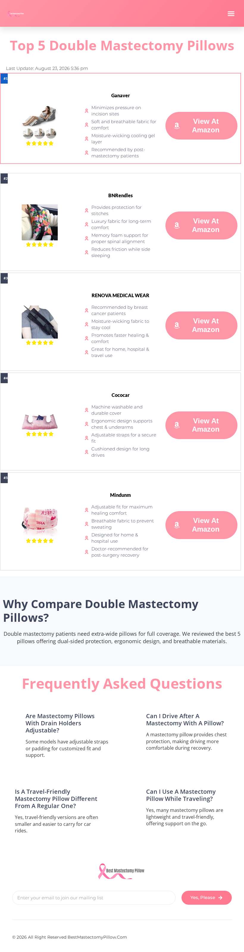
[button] (231, 13)
